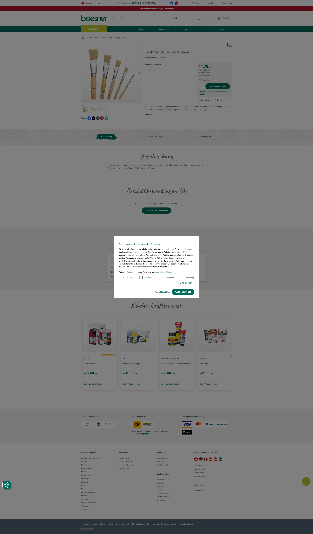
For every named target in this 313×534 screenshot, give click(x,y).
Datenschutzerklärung (163, 272)
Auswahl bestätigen (163, 292)
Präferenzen (148, 277)
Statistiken (169, 277)
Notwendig (127, 277)
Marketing (190, 277)
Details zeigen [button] (186, 283)
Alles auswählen (183, 292)
